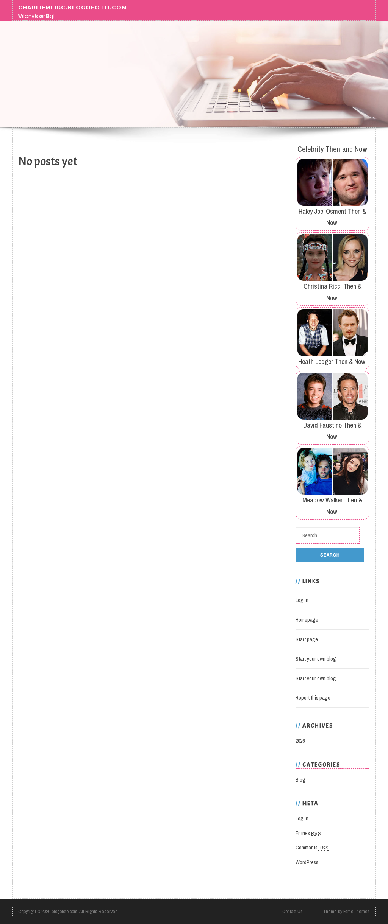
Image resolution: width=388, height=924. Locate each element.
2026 (300, 740)
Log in (302, 600)
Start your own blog (316, 658)
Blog (300, 779)
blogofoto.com (64, 911)
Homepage (307, 619)
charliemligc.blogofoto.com (72, 7)
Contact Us (292, 911)
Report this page (313, 697)
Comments (312, 847)
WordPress (307, 862)
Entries (308, 833)
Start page (307, 639)
